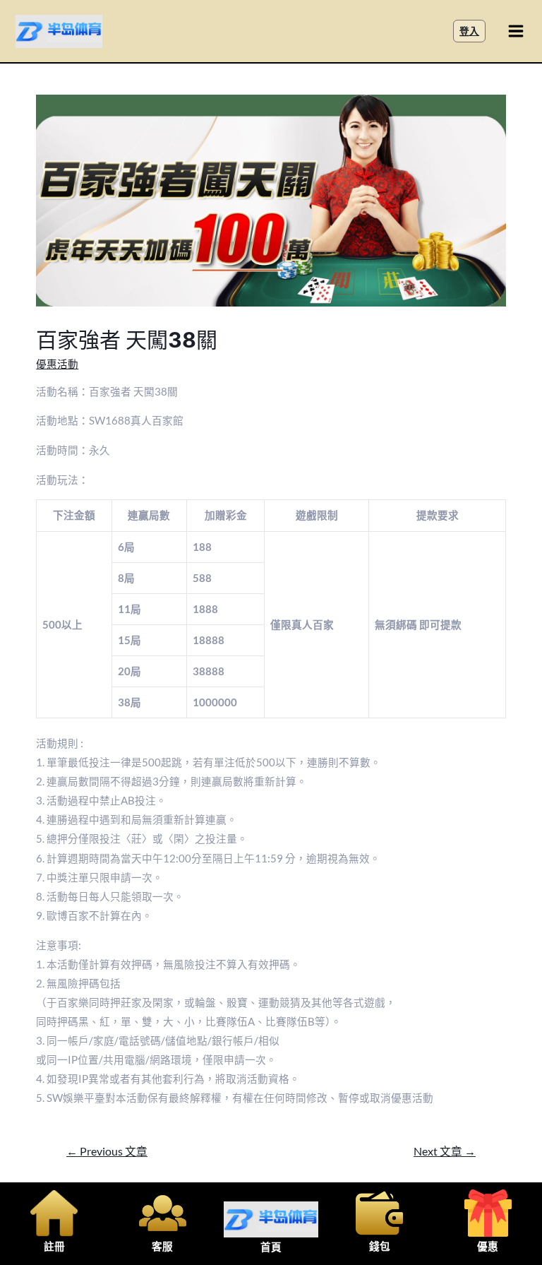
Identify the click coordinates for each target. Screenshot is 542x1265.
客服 (162, 1246)
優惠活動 (57, 364)
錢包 (379, 1246)
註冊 (54, 1246)
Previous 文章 (106, 1151)
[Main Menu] (516, 31)
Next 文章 (445, 1151)
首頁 (271, 1247)
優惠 (487, 1246)
